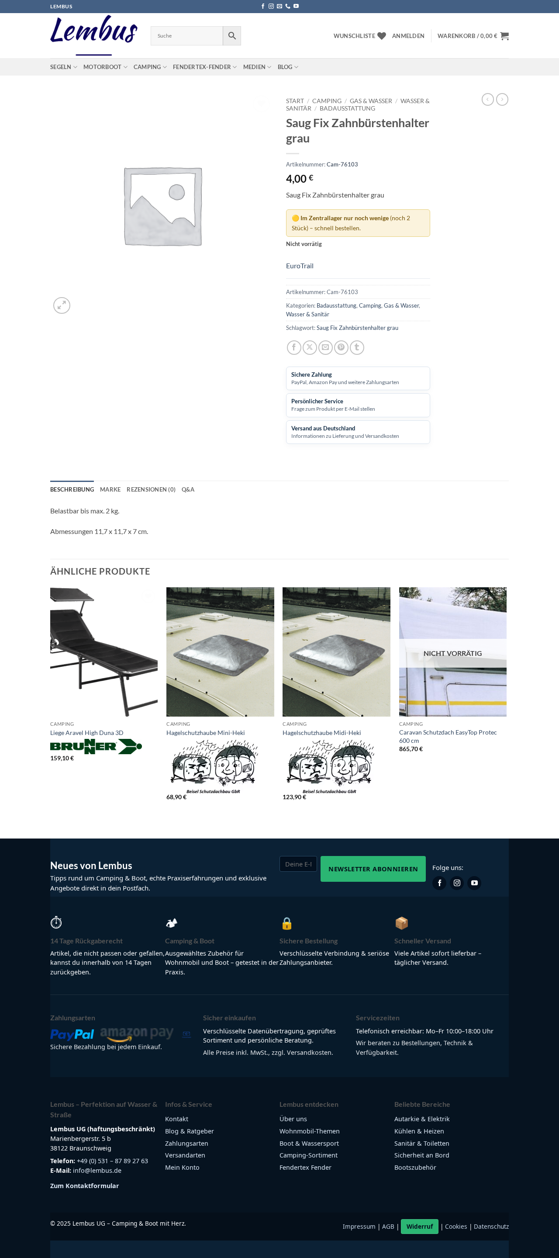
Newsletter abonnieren (373, 868)
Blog (285, 66)
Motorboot (102, 66)
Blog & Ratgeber (189, 1131)
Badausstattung (347, 108)
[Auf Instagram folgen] (271, 6)
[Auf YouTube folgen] (296, 6)
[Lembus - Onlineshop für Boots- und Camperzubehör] (94, 36)
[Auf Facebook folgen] (263, 6)
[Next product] (488, 99)
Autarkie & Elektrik (422, 1119)
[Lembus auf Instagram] (457, 883)
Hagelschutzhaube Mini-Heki (205, 732)
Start (295, 100)
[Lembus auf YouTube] (474, 883)
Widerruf (420, 1226)
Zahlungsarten (186, 1143)
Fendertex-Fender (202, 66)
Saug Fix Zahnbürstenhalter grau (357, 327)
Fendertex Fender (305, 1167)
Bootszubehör (415, 1167)
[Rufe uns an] (287, 6)
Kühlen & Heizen (419, 1131)
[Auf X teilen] (310, 347)
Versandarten (185, 1155)
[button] (408, 36)
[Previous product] (502, 99)
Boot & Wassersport (309, 1143)
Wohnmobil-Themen (310, 1131)
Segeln (61, 66)
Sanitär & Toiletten (421, 1143)
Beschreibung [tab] (72, 489)
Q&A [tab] (188, 489)
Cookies (456, 1226)
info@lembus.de (97, 1170)
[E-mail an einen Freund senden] (325, 347)
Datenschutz (491, 1226)
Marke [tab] (110, 489)
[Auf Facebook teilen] (294, 347)
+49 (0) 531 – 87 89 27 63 (112, 1161)
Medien (254, 66)
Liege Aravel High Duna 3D (87, 732)
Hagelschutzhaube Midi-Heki (322, 732)
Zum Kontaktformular (84, 1186)
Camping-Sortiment (309, 1155)
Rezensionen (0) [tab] (151, 489)
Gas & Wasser (371, 100)
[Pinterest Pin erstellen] (341, 347)
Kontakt (176, 1119)
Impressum (359, 1226)
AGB (388, 1226)
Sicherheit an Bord (421, 1155)
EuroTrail (300, 265)
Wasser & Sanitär (307, 314)
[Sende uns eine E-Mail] (279, 6)
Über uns (293, 1119)
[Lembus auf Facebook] (439, 883)
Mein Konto (182, 1167)
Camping (147, 66)
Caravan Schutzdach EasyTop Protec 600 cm (448, 736)
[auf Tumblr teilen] (357, 347)
